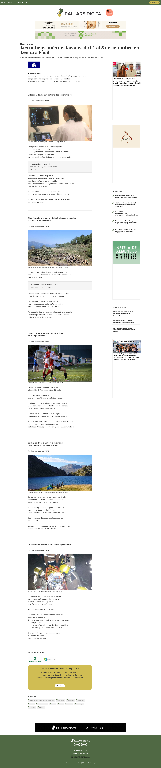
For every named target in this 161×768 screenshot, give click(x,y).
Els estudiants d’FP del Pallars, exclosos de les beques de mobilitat (125, 231)
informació (32, 707)
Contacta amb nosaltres (74, 763)
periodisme (71, 700)
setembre (41, 707)
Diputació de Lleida (42, 704)
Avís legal (84, 763)
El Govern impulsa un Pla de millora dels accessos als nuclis (123, 321)
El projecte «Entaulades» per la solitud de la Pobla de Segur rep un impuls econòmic (125, 222)
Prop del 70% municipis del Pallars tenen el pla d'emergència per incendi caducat (126, 213)
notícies (53, 704)
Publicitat (64, 763)
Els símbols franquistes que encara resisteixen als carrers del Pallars (124, 329)
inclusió (32, 704)
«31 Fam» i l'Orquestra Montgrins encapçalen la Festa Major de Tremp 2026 (126, 204)
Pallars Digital (79, 704)
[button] (154, 2)
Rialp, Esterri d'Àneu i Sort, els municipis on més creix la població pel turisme (123, 313)
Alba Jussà (69, 704)
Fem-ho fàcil (61, 700)
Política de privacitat (94, 763)
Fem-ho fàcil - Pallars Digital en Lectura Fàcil (42, 700)
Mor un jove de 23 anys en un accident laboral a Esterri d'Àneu (126, 196)
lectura (61, 704)
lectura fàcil (81, 700)
